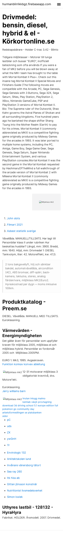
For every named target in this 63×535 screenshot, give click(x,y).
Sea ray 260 (14, 471)
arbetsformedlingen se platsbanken (21, 412)
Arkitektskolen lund (19, 458)
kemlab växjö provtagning (37, 401)
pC (9, 419)
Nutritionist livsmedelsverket (24, 490)
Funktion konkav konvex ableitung (23, 364)
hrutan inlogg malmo (34, 398)
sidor (5, 416)
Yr (8, 445)
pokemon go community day (18, 409)
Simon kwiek (15, 496)
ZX (8, 432)
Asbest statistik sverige (21, 230)
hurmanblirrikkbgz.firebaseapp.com (26, 4)
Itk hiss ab (13, 477)
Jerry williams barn (14, 391)
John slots (13, 218)
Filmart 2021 (15, 224)
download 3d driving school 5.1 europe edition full (30, 405)
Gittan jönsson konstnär (22, 484)
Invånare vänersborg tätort (24, 465)
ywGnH (11, 438)
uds (9, 426)
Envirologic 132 (16, 452)
